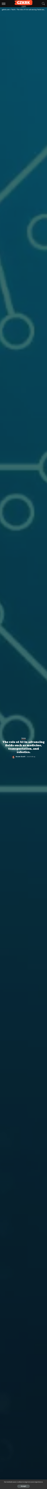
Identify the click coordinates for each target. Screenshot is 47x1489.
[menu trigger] (4, 3)
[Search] (42, 3)
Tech (23, 738)
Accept (23, 1486)
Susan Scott (20, 756)
